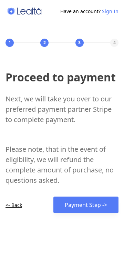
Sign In (110, 11)
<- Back (14, 205)
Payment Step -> (86, 205)
